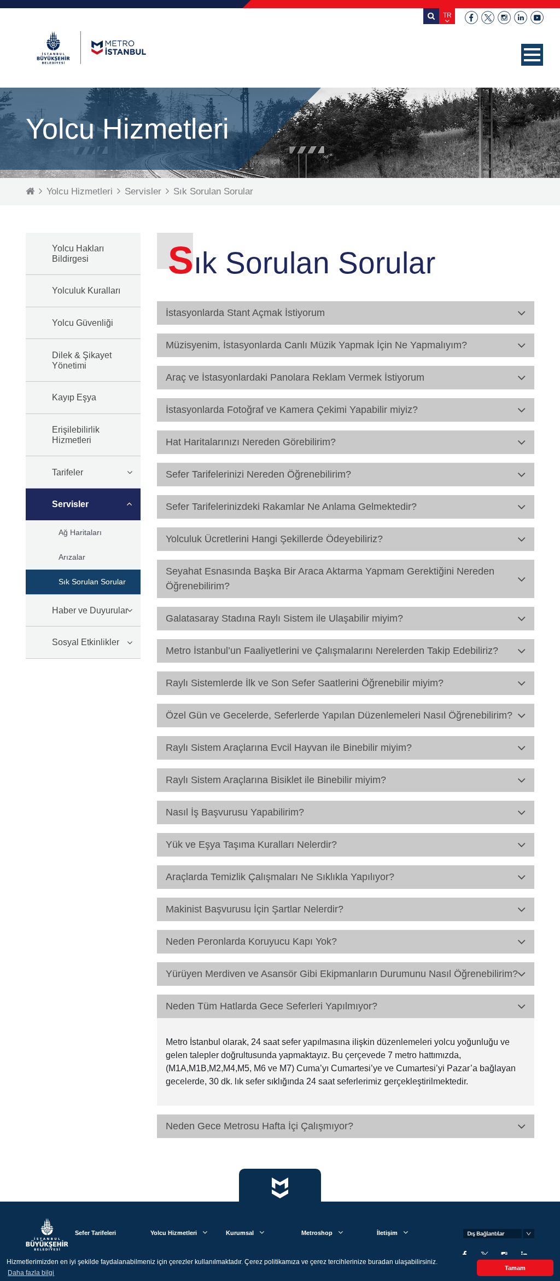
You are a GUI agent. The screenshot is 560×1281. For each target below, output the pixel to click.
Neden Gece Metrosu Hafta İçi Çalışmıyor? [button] (259, 1126)
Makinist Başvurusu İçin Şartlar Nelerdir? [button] (254, 909)
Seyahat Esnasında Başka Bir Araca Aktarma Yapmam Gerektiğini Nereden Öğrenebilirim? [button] (330, 578)
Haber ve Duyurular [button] (90, 610)
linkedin (520, 17)
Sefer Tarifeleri (95, 1233)
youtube (537, 17)
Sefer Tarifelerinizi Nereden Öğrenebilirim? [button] (258, 474)
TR (447, 15)
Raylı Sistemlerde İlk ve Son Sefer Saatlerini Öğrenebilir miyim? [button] (305, 682)
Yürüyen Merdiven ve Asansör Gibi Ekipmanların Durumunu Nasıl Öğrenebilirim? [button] (342, 973)
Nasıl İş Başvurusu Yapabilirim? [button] (235, 812)
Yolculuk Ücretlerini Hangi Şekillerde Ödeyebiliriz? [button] (274, 538)
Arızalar (72, 557)
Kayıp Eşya (74, 397)
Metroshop (316, 1233)
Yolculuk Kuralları (86, 290)
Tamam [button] (515, 1268)
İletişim (387, 1233)
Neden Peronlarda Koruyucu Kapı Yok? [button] (251, 941)
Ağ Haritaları (80, 532)
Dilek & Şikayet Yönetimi (82, 360)
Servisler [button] (70, 504)
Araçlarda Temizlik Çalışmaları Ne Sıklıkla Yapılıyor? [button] (280, 876)
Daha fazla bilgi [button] (31, 1273)
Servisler (143, 191)
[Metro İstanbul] (91, 47)
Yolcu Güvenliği (82, 323)
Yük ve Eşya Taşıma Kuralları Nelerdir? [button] (251, 844)
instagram (504, 17)
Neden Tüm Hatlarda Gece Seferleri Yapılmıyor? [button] (271, 1006)
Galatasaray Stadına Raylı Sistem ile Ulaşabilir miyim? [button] (284, 618)
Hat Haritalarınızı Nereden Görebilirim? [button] (251, 441)
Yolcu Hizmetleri (79, 191)
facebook (471, 17)
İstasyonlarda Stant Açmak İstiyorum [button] (245, 312)
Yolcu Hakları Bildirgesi (78, 253)
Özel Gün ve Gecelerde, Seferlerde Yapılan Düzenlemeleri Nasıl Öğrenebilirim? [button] (339, 715)
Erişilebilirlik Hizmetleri (76, 435)
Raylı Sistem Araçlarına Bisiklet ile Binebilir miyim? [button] (276, 779)
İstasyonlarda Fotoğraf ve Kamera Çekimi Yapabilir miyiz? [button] (292, 409)
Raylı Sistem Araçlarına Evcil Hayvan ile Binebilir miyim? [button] (289, 747)
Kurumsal (240, 1233)
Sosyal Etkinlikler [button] (85, 642)
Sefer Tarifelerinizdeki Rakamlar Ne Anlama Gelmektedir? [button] (291, 506)
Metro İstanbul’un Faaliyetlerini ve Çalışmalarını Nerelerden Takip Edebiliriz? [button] (332, 650)
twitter (487, 17)
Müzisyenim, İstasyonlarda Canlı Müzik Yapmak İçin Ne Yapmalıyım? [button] (316, 345)
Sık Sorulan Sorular (213, 191)
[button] (532, 55)
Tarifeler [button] (67, 472)
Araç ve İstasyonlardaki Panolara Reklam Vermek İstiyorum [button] (295, 377)
